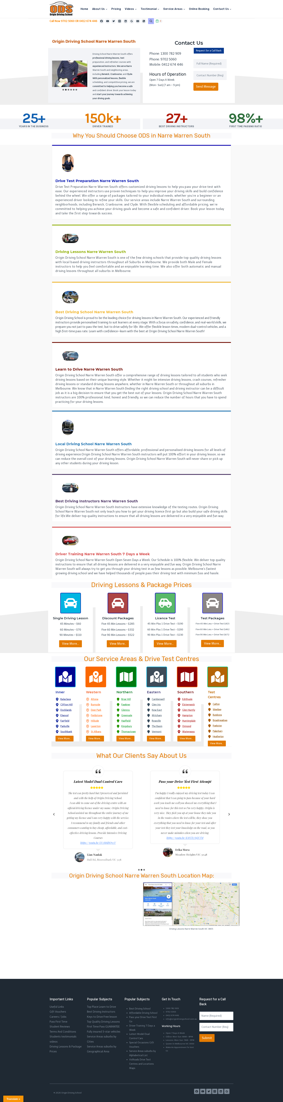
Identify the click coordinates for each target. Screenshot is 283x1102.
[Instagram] (119, 21)
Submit (207, 1038)
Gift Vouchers (58, 1011)
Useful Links (57, 1006)
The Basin (157, 726)
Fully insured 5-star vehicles (103, 1031)
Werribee (217, 709)
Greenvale (126, 715)
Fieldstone (96, 715)
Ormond (186, 726)
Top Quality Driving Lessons (103, 1021)
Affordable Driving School (143, 1012)
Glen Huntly (188, 710)
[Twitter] (113, 21)
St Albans (96, 731)
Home (84, 8)
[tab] (63, 90)
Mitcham (157, 715)
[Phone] (143, 21)
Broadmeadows (220, 720)
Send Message (206, 86)
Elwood (64, 715)
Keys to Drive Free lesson (102, 1016)
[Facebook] (101, 21)
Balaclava (65, 699)
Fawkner (125, 704)
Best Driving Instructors (101, 1011)
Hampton (187, 715)
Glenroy (125, 710)
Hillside (95, 720)
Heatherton (218, 736)
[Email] (137, 21)
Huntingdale (189, 720)
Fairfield (64, 720)
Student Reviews (60, 1026)
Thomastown (128, 731)
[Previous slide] (54, 814)
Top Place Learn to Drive (101, 1006)
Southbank (66, 731)
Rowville (156, 720)
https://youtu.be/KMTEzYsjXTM (185, 838)
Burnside (95, 704)
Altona (94, 699)
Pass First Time (58, 1021)
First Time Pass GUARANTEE (103, 1026)
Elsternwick (188, 704)
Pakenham (217, 731)
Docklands (66, 710)
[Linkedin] (125, 21)
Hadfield (126, 720)
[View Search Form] (151, 21)
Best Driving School (140, 1008)
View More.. (118, 643)
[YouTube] (107, 21)
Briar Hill (126, 699)
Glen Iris (156, 704)
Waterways (188, 731)
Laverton (96, 726)
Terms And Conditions (63, 1031)
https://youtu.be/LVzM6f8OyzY (98, 842)
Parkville (64, 726)
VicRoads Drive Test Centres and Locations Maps (141, 1064)
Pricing (116, 8)
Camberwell (158, 699)
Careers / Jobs (58, 1016)
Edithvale (187, 699)
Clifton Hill (66, 704)
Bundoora (217, 714)
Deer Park (96, 710)
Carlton (216, 704)
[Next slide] (229, 814)
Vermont (156, 731)
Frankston (217, 725)
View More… (70, 643)
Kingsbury (126, 726)
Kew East (157, 710)
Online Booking (199, 8)
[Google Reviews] (131, 21)
